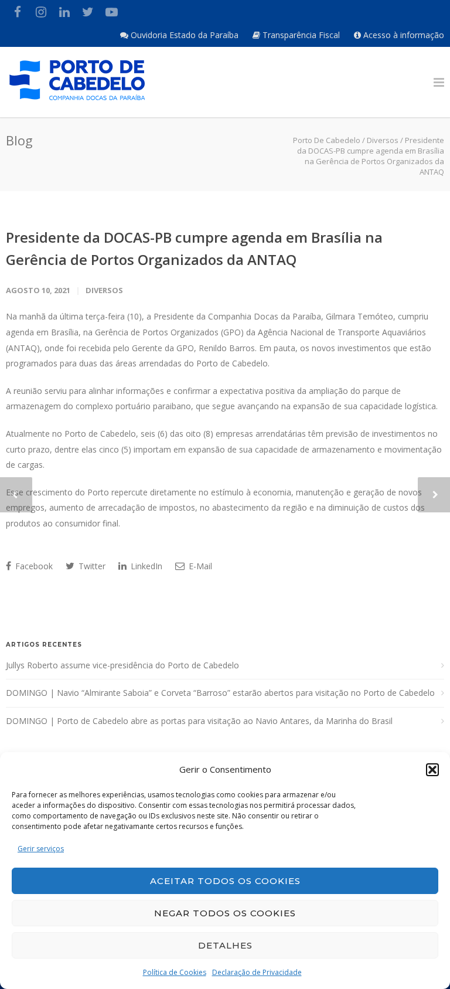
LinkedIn (145, 566)
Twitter (90, 566)
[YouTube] (111, 11)
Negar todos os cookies (225, 913)
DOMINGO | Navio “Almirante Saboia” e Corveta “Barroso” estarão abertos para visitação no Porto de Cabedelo (220, 692)
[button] (432, 770)
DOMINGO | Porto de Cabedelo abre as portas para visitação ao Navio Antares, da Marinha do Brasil (199, 720)
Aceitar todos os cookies (225, 880)
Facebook (33, 566)
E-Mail (199, 566)
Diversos (104, 290)
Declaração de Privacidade (257, 972)
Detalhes (225, 945)
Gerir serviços (41, 849)
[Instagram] (41, 11)
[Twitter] (88, 11)
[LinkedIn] (64, 11)
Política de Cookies (174, 972)
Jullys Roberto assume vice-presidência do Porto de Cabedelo (122, 665)
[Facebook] (17, 11)
